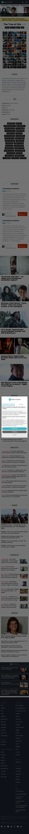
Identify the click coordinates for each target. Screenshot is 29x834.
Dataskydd (14, 434)
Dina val (21, 404)
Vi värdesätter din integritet (8, 404)
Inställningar (14, 431)
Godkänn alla (14, 428)
